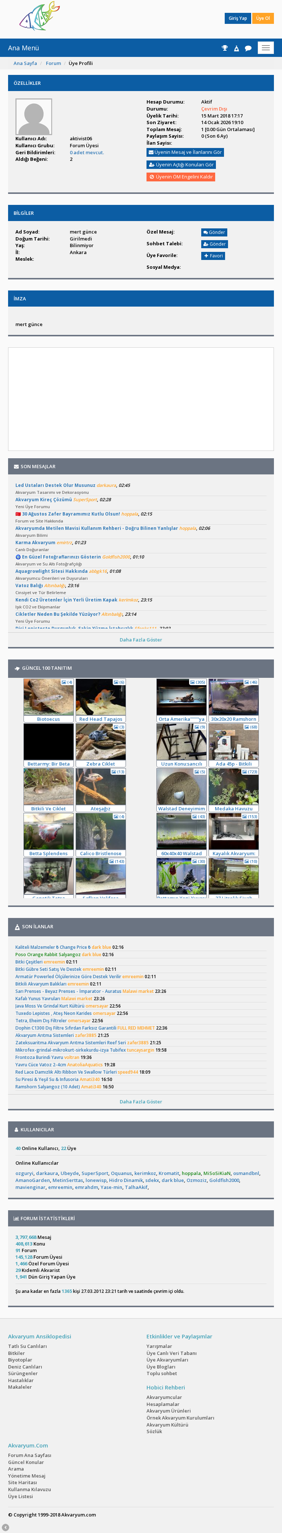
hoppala (191, 1173)
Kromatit (169, 1173)
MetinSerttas (68, 1180)
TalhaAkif (136, 1187)
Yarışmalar (159, 1346)
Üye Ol (263, 18)
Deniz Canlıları (25, 1366)
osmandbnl (246, 1173)
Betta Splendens (48, 853)
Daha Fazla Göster (141, 639)
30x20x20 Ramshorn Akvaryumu (233, 719)
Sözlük (154, 1431)
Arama (16, 1468)
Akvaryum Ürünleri (169, 1410)
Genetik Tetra (48, 898)
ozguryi (24, 1173)
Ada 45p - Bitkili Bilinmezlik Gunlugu (233, 763)
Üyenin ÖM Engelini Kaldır (184, 176)
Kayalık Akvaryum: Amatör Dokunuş (234, 853)
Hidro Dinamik (126, 1180)
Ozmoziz (197, 1180)
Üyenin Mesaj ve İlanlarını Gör (187, 152)
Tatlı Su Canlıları (27, 1346)
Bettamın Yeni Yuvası (181, 898)
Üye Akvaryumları (167, 1359)
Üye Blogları (161, 1366)
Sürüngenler (23, 1373)
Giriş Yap (238, 18)
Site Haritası (22, 1482)
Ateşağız (101, 808)
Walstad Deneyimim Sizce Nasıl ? (181, 808)
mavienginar (30, 1187)
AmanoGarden (32, 1180)
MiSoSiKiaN (217, 1173)
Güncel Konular (26, 1462)
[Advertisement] (135, 18)
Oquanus (121, 1173)
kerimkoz (145, 1173)
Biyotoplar (20, 1359)
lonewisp (96, 1180)
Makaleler (20, 1387)
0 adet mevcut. (87, 152)
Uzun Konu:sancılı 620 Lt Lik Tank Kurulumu (181, 763)
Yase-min (111, 1187)
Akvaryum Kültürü (167, 1424)
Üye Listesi (20, 1496)
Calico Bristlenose (101, 853)
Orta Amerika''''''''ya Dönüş (182, 719)
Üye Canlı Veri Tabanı (172, 1353)
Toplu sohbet (162, 1373)
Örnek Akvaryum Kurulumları (180, 1417)
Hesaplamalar (163, 1404)
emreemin (60, 1187)
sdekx (152, 1180)
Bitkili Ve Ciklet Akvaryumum (48, 808)
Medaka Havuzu (234, 808)
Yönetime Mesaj (27, 1475)
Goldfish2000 (224, 1180)
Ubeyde (70, 1173)
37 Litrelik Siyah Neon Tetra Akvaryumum (234, 898)
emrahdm (86, 1187)
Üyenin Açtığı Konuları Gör (184, 164)
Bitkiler (16, 1353)
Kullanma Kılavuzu (29, 1489)
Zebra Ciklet (100, 763)
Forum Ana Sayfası (29, 1455)
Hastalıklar (21, 1380)
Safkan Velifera (101, 898)
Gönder (216, 232)
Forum (53, 63)
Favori (216, 256)
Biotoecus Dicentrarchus (48, 719)
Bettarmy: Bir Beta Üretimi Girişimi (49, 763)
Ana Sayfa (25, 63)
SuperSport (95, 1173)
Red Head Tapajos (100, 719)
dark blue (173, 1180)
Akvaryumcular (164, 1397)
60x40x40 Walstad (181, 853)
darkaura (47, 1173)
